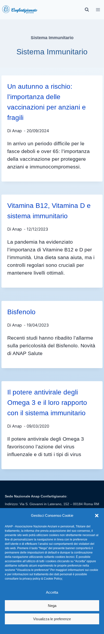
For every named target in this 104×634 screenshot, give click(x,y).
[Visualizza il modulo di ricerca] (86, 9)
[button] (96, 515)
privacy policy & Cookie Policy (42, 578)
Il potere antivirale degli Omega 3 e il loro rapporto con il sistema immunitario (47, 402)
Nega (52, 606)
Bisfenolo (21, 312)
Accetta (52, 592)
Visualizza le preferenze (52, 619)
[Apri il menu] (98, 9)
